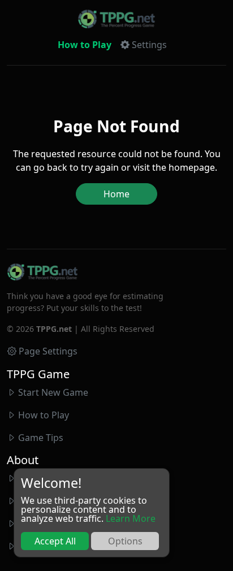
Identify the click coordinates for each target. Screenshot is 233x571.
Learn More (131, 518)
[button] (143, 44)
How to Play (84, 44)
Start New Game (53, 392)
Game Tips (40, 437)
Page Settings (48, 351)
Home (116, 194)
